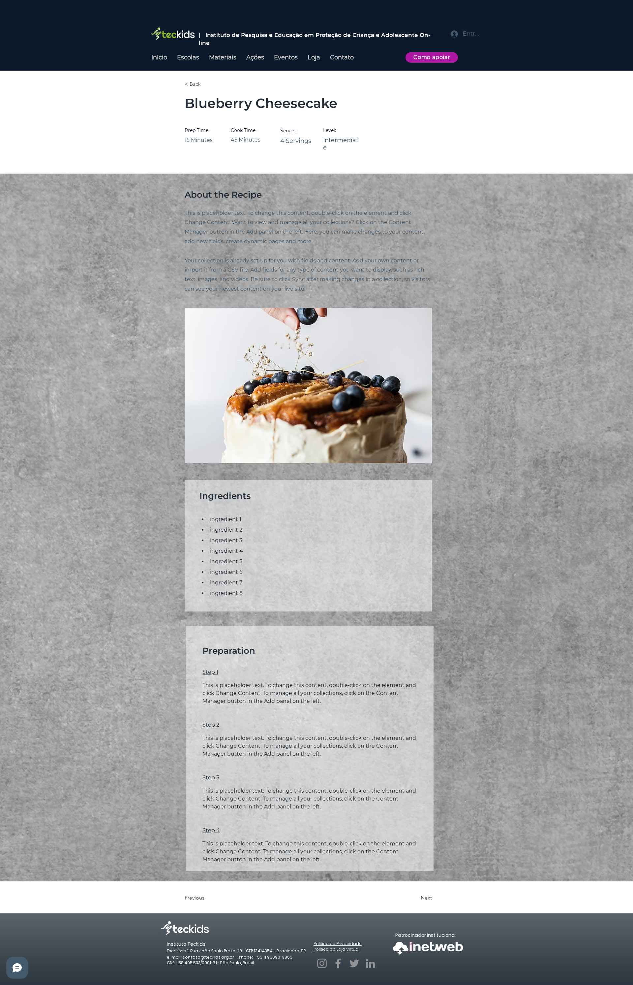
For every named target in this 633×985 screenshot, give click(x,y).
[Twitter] (354, 963)
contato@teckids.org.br (208, 957)
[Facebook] (338, 963)
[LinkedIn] (370, 963)
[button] (206, 84)
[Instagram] (322, 963)
